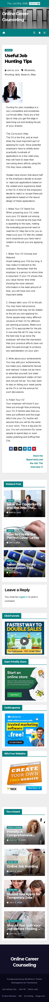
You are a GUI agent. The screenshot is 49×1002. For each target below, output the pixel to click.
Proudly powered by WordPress (20, 979)
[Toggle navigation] (44, 33)
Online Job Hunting (22, 866)
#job (17, 74)
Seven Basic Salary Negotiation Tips (21, 566)
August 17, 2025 (17, 840)
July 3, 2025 (15, 902)
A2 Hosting (28, 996)
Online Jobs (12, 862)
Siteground (40, 996)
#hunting (9, 74)
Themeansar (31, 983)
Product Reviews (15, 827)
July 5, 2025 (15, 871)
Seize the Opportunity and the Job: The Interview (24, 507)
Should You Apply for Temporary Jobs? (23, 896)
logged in (23, 596)
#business (29, 70)
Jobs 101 (9, 50)
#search (25, 74)
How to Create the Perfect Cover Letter (23, 536)
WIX (20, 996)
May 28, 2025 (16, 934)
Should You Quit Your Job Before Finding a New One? (24, 928)
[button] (34, 32)
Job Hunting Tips (14, 921)
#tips (33, 74)
